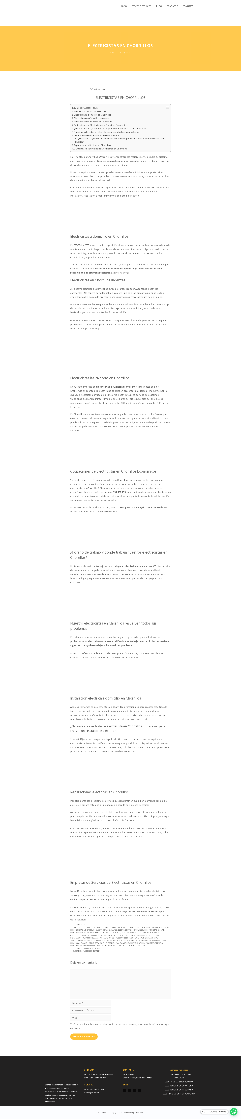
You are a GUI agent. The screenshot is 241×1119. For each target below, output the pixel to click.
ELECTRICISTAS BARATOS (106, 930)
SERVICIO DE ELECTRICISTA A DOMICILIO (112, 943)
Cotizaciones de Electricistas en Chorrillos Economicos (101, 125)
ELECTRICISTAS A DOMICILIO (82, 930)
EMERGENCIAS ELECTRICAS (91, 935)
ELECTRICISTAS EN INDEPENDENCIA (179, 1093)
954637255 (188, 6)
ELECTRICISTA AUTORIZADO (113, 927)
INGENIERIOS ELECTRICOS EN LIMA (144, 935)
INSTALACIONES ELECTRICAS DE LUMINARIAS (132, 940)
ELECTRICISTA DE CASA (135, 927)
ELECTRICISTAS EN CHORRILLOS (90, 111)
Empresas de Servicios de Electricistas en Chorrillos (101, 148)
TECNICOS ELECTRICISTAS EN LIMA (130, 945)
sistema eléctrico (83, 288)
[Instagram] (124, 1090)
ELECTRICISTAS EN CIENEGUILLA (86, 951)
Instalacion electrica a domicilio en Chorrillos (96, 135)
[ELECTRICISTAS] (56, 12)
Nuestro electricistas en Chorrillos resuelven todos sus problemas (106, 131)
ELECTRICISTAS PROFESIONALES (135, 932)
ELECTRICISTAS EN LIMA (154, 930)
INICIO (124, 6)
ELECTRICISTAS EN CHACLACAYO (87, 948)
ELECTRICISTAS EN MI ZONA (82, 932)
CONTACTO (172, 6)
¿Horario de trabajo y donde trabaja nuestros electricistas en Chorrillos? (110, 128)
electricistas (99, 172)
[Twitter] (134, 1090)
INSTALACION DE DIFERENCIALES (84, 938)
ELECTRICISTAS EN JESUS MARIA (179, 1089)
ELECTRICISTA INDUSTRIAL (157, 927)
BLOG (159, 6)
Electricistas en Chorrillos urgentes (91, 118)
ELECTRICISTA (79, 924)
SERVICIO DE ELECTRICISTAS (142, 943)
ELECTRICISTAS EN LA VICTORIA (179, 1085)
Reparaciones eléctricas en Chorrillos (92, 145)
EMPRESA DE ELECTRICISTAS (116, 935)
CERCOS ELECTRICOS (141, 6)
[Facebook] (129, 1090)
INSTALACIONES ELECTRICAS (99, 940)
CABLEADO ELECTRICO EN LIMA (86, 927)
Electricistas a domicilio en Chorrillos (92, 114)
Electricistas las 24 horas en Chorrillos (93, 121)
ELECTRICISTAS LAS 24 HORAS (107, 932)
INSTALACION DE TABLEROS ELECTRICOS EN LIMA (121, 938)
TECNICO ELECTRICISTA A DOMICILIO (99, 945)
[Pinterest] (139, 1090)
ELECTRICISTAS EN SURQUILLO (179, 1081)
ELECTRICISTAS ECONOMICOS (130, 930)
